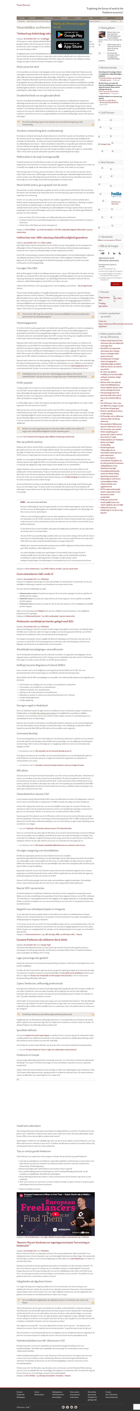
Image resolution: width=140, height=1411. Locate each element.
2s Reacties (85, 1237)
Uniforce (52, 569)
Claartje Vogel (46, 945)
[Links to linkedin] (114, 254)
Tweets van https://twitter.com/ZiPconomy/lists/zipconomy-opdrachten (116, 324)
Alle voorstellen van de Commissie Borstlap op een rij (53, 751)
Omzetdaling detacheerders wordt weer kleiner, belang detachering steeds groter (110, 473)
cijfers (46, 1237)
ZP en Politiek (30, 230)
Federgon (41, 611)
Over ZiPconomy (111, 1394)
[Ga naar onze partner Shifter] (104, 186)
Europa (57, 1237)
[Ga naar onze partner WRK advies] (116, 228)
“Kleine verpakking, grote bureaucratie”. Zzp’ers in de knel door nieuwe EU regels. (111, 434)
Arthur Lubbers (46, 243)
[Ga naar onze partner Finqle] (104, 120)
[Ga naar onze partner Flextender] (116, 128)
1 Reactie (79, 934)
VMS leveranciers (58, 1394)
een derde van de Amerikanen (72, 973)
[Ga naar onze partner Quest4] (104, 178)
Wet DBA (55, 276)
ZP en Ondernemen (32, 569)
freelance (64, 1237)
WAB (35, 462)
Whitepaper (21, 1397)
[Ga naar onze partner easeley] (116, 170)
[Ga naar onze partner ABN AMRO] (116, 186)
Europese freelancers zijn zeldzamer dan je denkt (42, 939)
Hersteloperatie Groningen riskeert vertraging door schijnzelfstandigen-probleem (109, 57)
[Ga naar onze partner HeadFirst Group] (116, 145)
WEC (73, 934)
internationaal (72, 1237)
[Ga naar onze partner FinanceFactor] (116, 120)
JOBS (91, 18)
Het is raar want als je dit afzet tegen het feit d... (109, 92)
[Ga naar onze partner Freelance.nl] (116, 203)
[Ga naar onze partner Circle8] (104, 128)
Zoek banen (74, 1397)
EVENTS (78, 18)
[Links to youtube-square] (102, 254)
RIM (59, 230)
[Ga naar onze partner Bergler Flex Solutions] (104, 228)
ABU (46, 616)
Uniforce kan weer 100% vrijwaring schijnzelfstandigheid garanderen (52, 237)
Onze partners (75, 1394)
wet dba (58, 569)
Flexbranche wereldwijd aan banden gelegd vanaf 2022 (45, 621)
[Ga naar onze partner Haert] (104, 195)
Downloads (48, 18)
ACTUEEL (22, 18)
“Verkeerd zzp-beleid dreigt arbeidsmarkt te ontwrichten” (47, 33)
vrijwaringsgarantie (77, 366)
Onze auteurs (74, 1392)
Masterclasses (39, 1394)
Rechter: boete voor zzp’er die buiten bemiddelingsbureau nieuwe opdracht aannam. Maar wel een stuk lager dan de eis (110, 37)
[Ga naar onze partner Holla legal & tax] (116, 195)
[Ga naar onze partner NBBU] (104, 211)
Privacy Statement (112, 1397)
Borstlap (52, 934)
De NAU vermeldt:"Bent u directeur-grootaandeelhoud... (110, 103)
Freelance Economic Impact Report (37, 1035)
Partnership (92, 1392)
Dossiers (32, 18)
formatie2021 (49, 230)
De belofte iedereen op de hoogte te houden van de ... (110, 79)
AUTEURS (104, 18)
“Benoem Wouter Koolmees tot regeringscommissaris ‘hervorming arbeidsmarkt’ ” (53, 1244)
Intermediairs (56, 1397)
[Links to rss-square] (120, 254)
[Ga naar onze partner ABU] (116, 211)
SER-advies (66, 934)
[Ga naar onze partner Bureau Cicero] (104, 219)
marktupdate (53, 616)
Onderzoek (20, 1394)
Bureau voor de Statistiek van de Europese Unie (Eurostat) (51, 975)
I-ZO (55, 230)
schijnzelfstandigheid (69, 230)
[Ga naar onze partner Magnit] (104, 137)
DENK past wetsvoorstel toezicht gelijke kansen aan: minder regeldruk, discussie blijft (111, 502)
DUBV (22, 502)
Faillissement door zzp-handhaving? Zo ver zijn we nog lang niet (111, 510)
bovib (42, 230)
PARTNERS (64, 18)
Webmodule (81, 230)
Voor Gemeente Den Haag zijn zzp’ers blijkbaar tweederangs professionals (48, 437)
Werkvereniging (71, 477)
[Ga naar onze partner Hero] (116, 153)
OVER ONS (119, 18)
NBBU (58, 934)
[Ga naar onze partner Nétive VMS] (104, 203)
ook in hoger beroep (85, 286)
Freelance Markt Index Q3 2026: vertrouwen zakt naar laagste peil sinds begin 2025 (111, 343)
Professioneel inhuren (32, 616)
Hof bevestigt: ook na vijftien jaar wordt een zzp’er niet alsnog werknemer (114, 47)
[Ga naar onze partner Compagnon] (104, 145)
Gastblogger (45, 39)
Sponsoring (92, 1394)
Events (36, 1392)
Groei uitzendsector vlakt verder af (35, 574)
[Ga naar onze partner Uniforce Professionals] (116, 219)
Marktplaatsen (57, 1392)
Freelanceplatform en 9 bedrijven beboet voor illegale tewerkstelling (111, 442)
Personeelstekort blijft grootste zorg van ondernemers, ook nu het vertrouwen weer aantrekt (111, 426)
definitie (51, 1237)
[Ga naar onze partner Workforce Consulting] (116, 178)
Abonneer (116, 284)
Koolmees (59, 1376)
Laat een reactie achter (70, 569)
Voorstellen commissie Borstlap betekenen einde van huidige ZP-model (59, 765)
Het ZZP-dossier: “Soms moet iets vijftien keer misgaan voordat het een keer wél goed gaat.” (111, 406)
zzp (79, 1237)
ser (61, 934)
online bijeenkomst (77, 1259)
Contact (108, 1392)
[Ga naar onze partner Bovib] (116, 137)
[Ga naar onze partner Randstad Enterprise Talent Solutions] (104, 170)
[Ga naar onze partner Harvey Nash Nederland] (104, 153)
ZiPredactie (45, 579)
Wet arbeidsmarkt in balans (46, 713)
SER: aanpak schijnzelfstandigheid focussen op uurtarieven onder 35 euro (60, 845)
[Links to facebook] (109, 254)
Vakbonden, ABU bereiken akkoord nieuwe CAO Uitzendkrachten (49, 828)
